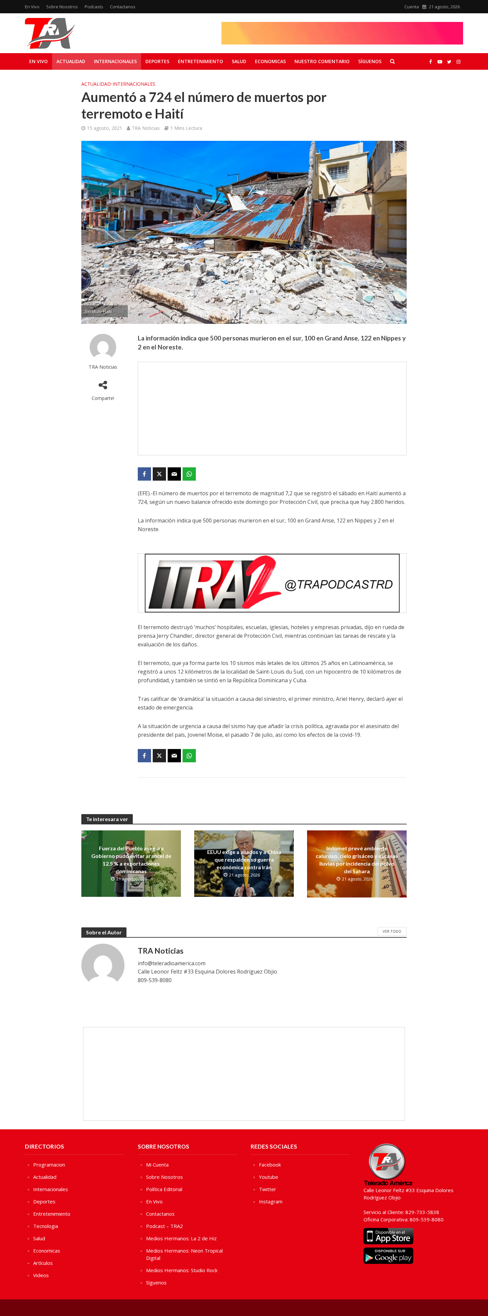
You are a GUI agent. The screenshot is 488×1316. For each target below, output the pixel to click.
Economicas (270, 61)
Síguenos (369, 61)
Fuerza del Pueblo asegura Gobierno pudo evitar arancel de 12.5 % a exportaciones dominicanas (131, 859)
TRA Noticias (146, 128)
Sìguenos (156, 1282)
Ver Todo (392, 931)
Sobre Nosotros (62, 7)
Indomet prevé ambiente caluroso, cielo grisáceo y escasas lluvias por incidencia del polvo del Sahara (357, 859)
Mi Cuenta (157, 1164)
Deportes (157, 61)
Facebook (270, 1164)
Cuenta (411, 7)
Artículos (43, 1263)
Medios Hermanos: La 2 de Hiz (181, 1238)
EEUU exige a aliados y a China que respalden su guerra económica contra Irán (244, 859)
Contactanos (122, 7)
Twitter (267, 1189)
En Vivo (32, 7)
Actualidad (70, 61)
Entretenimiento (200, 61)
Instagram (271, 1201)
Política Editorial (164, 1189)
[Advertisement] (272, 408)
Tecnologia (45, 1226)
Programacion (49, 1164)
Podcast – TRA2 (164, 1226)
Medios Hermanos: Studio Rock (181, 1270)
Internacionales (115, 61)
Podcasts (94, 7)
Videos (41, 1275)
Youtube (268, 1177)
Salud (239, 61)
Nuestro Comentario (322, 61)
